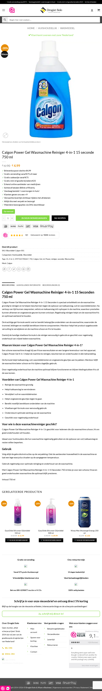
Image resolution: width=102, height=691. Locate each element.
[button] (3, 10)
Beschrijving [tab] (8, 285)
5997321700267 (22, 259)
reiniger (54, 259)
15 (7, 259)
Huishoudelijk (47, 28)
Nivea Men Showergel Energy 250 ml (84, 531)
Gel (40, 259)
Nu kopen (60, 218)
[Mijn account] (92, 10)
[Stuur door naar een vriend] (19, 269)
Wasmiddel (67, 28)
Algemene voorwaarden (62, 687)
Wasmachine (69, 259)
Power (48, 259)
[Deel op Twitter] (14, 269)
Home (31, 28)
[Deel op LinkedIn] (28, 269)
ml (44, 259)
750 (31, 259)
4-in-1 (11, 259)
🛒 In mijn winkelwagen (32, 218)
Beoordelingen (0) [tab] (51, 285)
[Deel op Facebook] (9, 269)
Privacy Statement (81, 687)
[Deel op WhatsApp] (4, 269)
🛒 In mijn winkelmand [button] (17, 540)
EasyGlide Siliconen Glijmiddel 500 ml (50, 531)
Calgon (36, 259)
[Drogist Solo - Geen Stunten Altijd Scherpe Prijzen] (51, 10)
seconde (61, 259)
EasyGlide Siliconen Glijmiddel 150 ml (17, 531)
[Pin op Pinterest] (23, 269)
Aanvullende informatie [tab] (28, 285)
